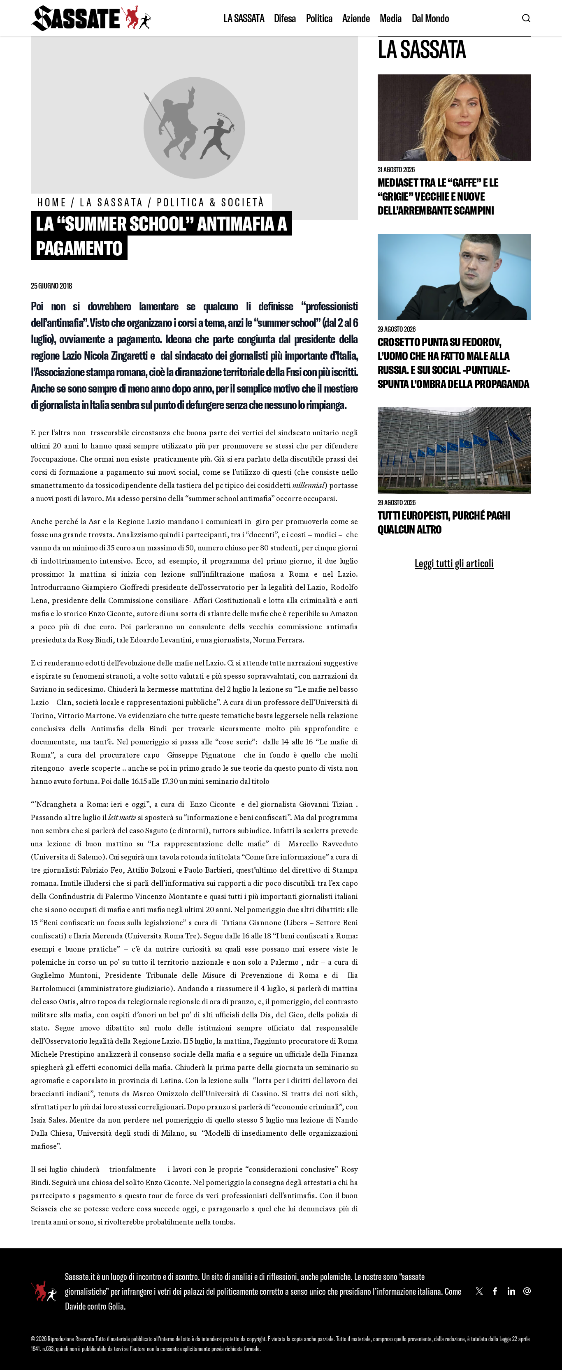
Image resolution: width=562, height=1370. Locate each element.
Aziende (356, 18)
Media (391, 18)
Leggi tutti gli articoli (454, 563)
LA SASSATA (243, 18)
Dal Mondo (430, 18)
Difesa (285, 18)
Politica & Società (211, 202)
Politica (319, 18)
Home (52, 202)
